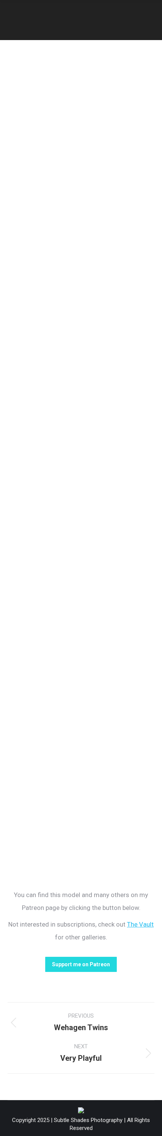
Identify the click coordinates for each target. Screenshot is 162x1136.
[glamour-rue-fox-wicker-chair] (81, 177)
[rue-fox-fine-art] (81, 656)
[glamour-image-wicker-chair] (81, 558)
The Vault (140, 924)
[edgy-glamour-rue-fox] (81, 754)
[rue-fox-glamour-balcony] (81, 398)
